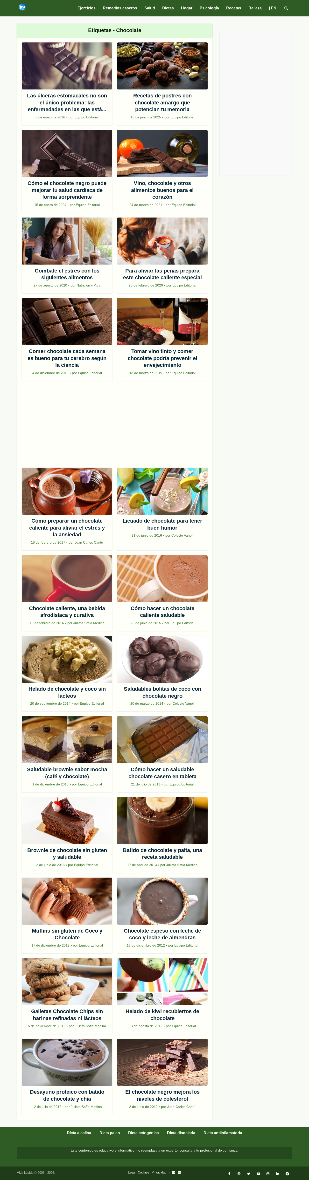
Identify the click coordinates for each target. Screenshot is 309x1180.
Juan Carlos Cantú (89, 542)
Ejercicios (86, 8)
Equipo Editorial (86, 117)
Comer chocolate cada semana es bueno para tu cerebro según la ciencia (67, 358)
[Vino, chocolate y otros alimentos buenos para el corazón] (162, 153)
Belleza (255, 8)
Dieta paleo (109, 1133)
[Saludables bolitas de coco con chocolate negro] (162, 659)
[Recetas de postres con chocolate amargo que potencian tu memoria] (162, 65)
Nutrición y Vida (88, 285)
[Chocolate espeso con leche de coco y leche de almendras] (162, 901)
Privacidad (159, 1172)
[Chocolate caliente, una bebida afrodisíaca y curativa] (67, 578)
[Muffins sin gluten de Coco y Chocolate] (67, 901)
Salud (149, 8)
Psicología (209, 8)
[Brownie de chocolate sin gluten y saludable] (67, 820)
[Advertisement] (115, 426)
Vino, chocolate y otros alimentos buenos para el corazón (162, 190)
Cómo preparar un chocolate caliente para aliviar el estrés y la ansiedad (67, 528)
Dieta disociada (181, 1133)
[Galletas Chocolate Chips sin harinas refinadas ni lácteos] (67, 981)
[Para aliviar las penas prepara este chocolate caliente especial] (162, 241)
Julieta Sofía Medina (89, 623)
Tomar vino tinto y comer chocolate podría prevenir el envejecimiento (162, 358)
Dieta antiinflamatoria (223, 1133)
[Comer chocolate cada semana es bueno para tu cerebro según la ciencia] (67, 321)
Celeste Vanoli (182, 535)
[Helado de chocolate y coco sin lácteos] (67, 659)
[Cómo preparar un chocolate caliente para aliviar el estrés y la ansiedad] (67, 491)
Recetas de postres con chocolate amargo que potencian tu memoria (162, 102)
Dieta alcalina (79, 1133)
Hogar (186, 8)
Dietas (168, 8)
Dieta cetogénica (143, 1133)
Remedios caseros (120, 8)
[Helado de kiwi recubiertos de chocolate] (162, 981)
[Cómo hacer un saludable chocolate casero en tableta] (162, 739)
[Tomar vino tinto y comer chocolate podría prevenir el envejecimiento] (162, 321)
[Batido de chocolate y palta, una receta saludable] (162, 820)
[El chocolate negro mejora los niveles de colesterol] (162, 1062)
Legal (131, 1172)
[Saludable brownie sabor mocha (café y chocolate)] (67, 739)
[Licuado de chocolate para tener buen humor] (162, 491)
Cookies (143, 1172)
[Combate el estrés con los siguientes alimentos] (67, 241)
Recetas (233, 8)
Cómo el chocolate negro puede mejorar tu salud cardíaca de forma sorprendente (67, 190)
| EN (272, 8)
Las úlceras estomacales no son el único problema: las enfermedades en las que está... (67, 102)
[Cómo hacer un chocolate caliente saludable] (162, 578)
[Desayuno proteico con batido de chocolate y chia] (67, 1062)
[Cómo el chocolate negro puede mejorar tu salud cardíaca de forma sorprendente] (67, 153)
